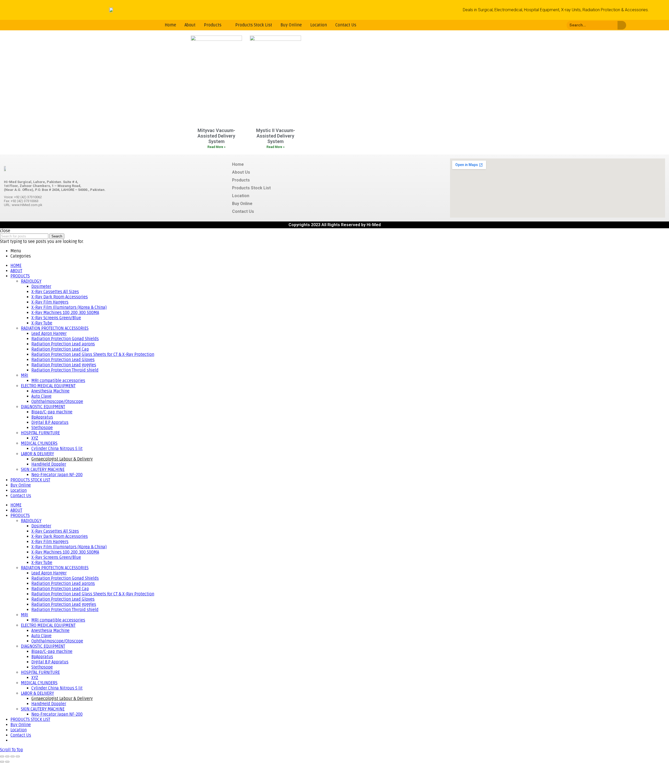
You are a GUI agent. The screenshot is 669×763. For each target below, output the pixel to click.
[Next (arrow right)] (7, 761)
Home (238, 164)
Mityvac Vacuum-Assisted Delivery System (216, 136)
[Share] (7, 756)
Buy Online (242, 203)
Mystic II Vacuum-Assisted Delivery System (275, 136)
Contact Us (243, 211)
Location (240, 195)
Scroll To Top (11, 750)
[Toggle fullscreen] (12, 756)
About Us (241, 172)
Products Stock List (251, 187)
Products (241, 180)
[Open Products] (225, 25)
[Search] (622, 25)
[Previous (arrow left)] (2, 761)
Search (56, 236)
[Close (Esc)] (2, 756)
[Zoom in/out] (18, 756)
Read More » (216, 147)
